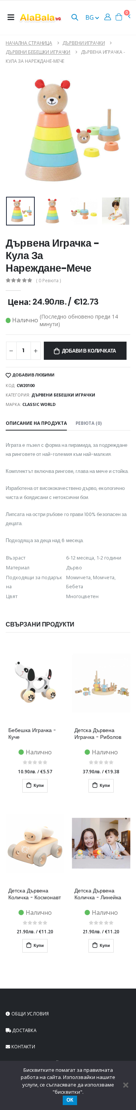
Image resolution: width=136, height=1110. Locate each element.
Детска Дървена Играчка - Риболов (97, 734)
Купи (38, 785)
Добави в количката (89, 351)
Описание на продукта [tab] (36, 423)
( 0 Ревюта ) (48, 280)
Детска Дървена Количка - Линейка (97, 894)
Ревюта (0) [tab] (89, 423)
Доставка (23, 1030)
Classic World (39, 404)
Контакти (22, 1046)
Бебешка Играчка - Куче (32, 734)
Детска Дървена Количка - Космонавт (34, 894)
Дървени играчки (83, 43)
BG (90, 17)
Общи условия (29, 1014)
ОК (69, 1100)
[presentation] (12, 211)
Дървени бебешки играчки (38, 52)
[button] (74, 18)
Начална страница (29, 43)
